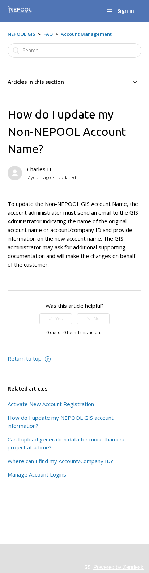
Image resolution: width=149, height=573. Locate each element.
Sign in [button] (125, 10)
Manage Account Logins (37, 474)
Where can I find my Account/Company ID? (60, 461)
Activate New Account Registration (51, 404)
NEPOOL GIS (21, 34)
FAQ (48, 34)
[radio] (55, 318)
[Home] (20, 12)
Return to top (25, 358)
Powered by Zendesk (118, 567)
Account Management (86, 34)
